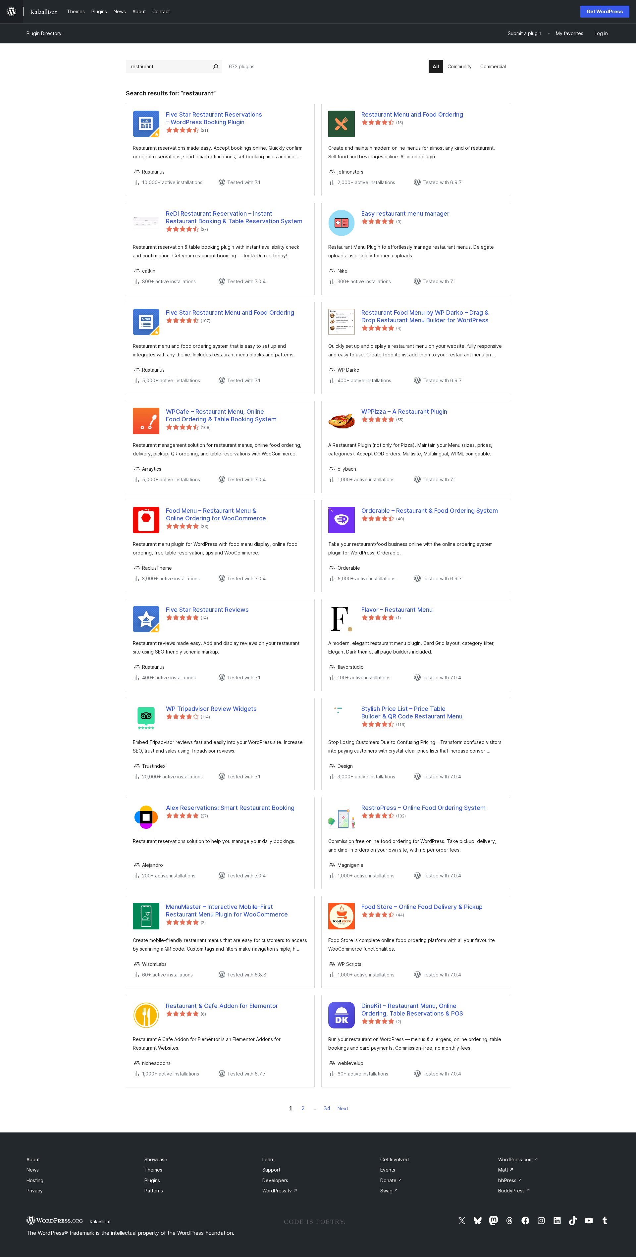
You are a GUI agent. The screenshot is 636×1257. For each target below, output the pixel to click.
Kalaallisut (100, 1221)
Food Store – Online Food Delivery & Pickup (422, 906)
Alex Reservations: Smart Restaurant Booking (230, 807)
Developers (275, 1180)
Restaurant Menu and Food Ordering (412, 114)
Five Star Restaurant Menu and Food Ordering (230, 312)
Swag (389, 1190)
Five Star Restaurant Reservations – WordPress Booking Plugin (214, 118)
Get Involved (394, 1159)
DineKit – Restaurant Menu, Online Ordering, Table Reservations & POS (412, 1009)
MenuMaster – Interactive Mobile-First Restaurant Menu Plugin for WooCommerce (227, 910)
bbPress (510, 1180)
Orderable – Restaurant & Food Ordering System (429, 510)
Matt (506, 1170)
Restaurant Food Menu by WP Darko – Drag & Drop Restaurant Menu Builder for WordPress (425, 316)
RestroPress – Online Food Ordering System (423, 807)
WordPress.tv (279, 1190)
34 (327, 1108)
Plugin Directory (44, 33)
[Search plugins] (215, 66)
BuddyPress (514, 1190)
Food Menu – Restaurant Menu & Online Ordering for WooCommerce (216, 514)
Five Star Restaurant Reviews (207, 609)
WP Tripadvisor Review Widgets (211, 708)
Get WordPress (605, 11)
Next (343, 1108)
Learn (268, 1159)
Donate (391, 1180)
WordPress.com (518, 1159)
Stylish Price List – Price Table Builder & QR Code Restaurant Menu (411, 712)
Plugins (152, 1180)
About (33, 1159)
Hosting (34, 1180)
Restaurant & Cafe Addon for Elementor (222, 1005)
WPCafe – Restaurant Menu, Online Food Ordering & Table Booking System (221, 415)
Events (387, 1170)
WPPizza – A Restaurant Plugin (404, 411)
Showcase (155, 1159)
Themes (153, 1170)
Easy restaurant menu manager (405, 213)
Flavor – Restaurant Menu (397, 609)
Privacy (34, 1190)
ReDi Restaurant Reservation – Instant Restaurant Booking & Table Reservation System (234, 217)
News (32, 1170)
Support (271, 1170)
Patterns (153, 1190)
